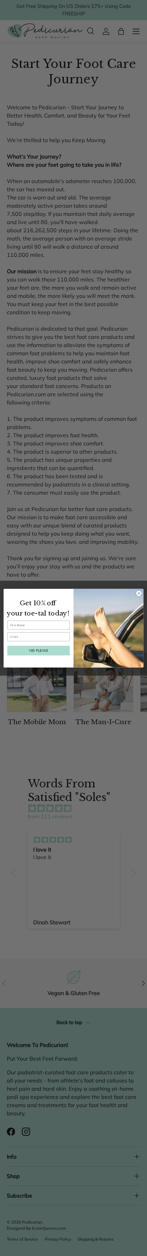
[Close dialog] (139, 593)
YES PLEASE (38, 650)
